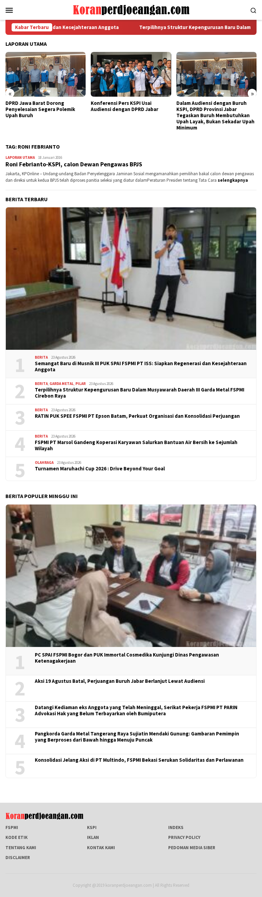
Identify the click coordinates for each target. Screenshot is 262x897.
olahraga (44, 462)
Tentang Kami (20, 848)
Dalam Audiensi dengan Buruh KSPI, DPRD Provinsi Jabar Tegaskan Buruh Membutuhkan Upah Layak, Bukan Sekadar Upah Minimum (215, 115)
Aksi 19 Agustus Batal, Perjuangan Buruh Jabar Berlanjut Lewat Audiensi (120, 681)
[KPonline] (131, 9)
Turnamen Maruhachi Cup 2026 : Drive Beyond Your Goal (100, 469)
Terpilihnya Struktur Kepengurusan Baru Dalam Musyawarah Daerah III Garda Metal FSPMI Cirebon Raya (139, 393)
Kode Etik (16, 837)
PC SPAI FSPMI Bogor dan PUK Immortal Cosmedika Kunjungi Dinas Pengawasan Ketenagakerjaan (127, 658)
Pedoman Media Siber (191, 848)
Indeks (176, 827)
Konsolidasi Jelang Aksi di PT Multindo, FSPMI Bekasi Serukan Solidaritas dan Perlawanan (139, 760)
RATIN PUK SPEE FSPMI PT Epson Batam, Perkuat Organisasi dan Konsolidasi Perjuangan (137, 416)
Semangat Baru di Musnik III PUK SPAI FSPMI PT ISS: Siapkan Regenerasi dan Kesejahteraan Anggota (141, 366)
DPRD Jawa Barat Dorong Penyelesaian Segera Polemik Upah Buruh (40, 109)
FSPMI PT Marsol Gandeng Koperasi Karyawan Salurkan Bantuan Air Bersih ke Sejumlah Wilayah (136, 445)
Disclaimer (17, 857)
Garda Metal (61, 383)
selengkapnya (233, 180)
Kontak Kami (101, 848)
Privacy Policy (184, 837)
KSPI (92, 827)
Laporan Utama (20, 157)
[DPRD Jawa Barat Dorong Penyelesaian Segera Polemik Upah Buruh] (45, 74)
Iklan (93, 837)
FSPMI (11, 827)
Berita (41, 357)
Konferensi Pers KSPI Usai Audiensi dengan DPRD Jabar (124, 106)
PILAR (80, 383)
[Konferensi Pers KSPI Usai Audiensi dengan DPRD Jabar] (131, 74)
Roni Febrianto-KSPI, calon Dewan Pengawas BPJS (73, 164)
